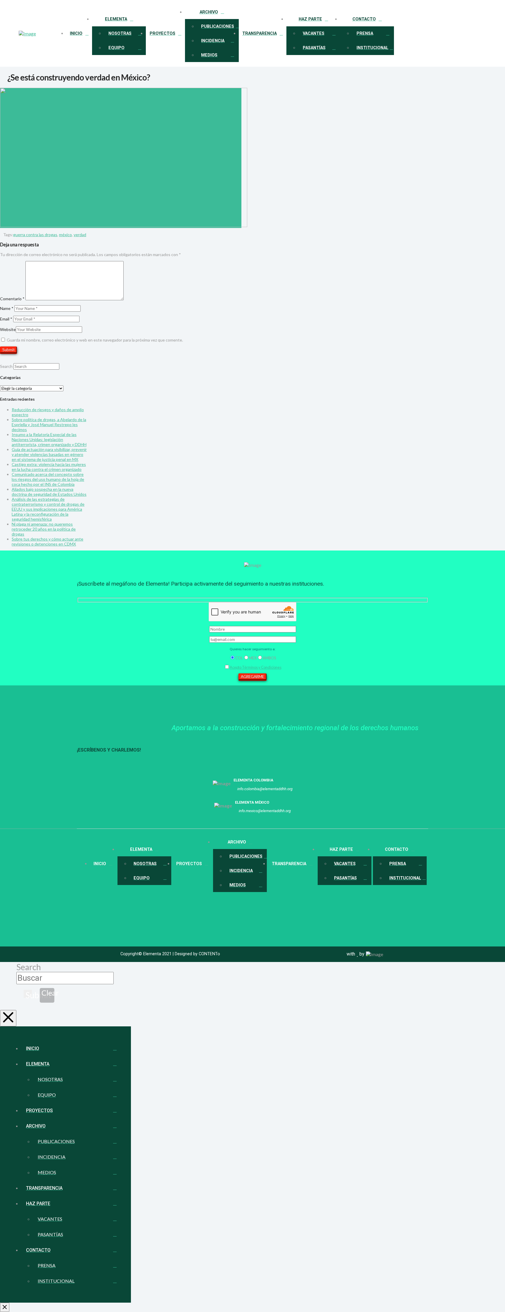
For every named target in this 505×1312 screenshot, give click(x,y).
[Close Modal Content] (8, 1018)
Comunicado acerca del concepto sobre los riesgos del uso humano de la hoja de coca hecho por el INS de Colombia (48, 479)
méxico (65, 234)
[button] (479, 33)
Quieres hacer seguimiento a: (253, 649)
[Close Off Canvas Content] (4, 1307)
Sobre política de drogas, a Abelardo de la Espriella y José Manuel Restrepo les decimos (49, 424)
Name (6, 308)
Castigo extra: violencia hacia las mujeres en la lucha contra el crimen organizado (49, 467)
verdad (80, 234)
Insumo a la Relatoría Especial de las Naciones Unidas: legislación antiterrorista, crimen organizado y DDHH (49, 439)
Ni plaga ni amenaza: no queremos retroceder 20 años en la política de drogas (44, 529)
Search (6, 366)
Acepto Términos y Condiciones (255, 667)
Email (6, 318)
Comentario (12, 298)
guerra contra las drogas (35, 234)
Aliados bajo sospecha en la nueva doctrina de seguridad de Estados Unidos (49, 492)
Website (8, 329)
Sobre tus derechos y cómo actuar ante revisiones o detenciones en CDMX (47, 541)
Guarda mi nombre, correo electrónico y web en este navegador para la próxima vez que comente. (95, 339)
